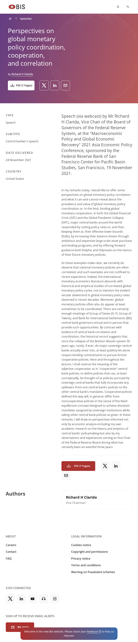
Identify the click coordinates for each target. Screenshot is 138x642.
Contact (11, 552)
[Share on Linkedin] (54, 85)
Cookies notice (81, 545)
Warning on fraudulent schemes (93, 572)
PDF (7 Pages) (24, 85)
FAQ (9, 558)
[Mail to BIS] (65, 85)
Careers (11, 545)
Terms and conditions (86, 565)
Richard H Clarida (22, 74)
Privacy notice (80, 558)
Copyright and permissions (89, 552)
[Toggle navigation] (127, 7)
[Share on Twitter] (44, 85)
